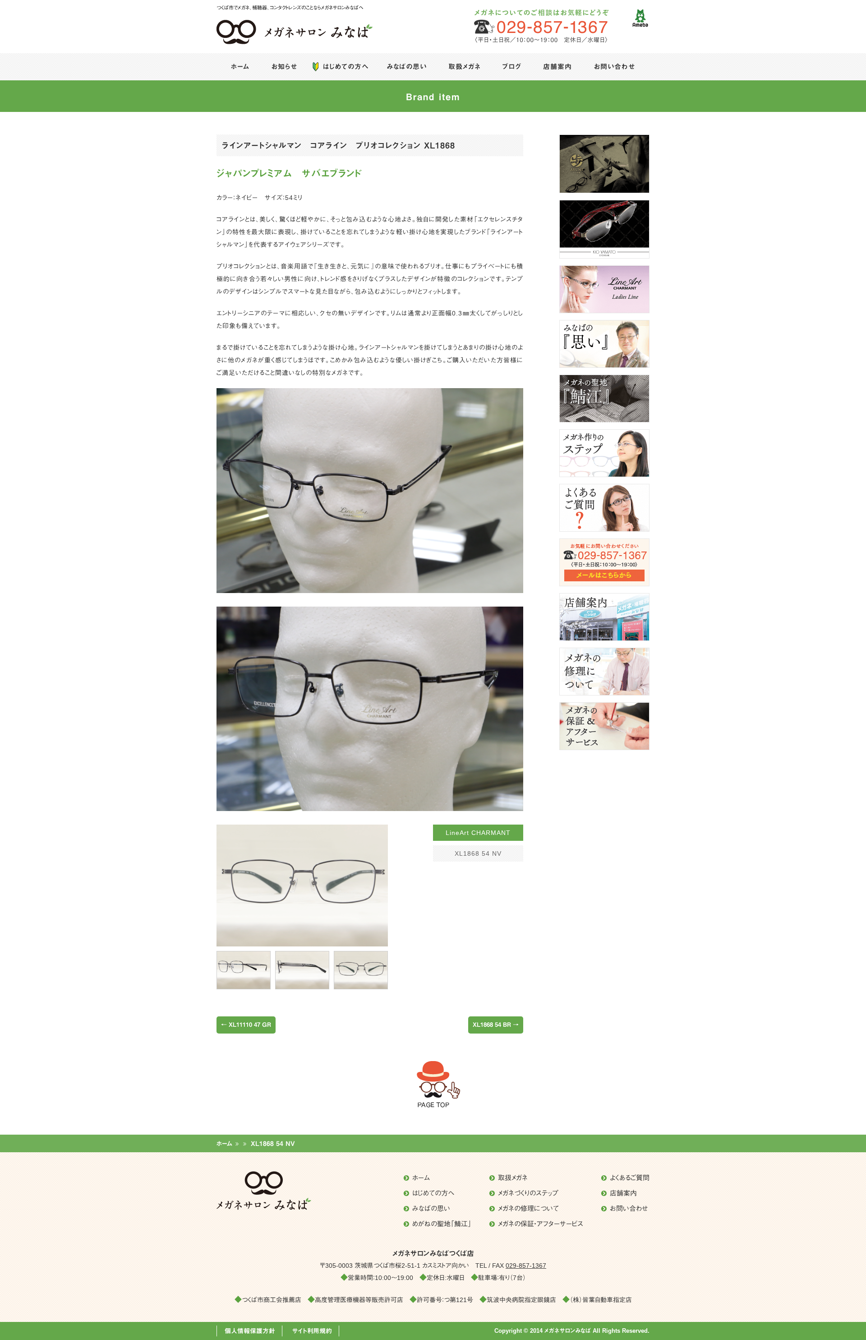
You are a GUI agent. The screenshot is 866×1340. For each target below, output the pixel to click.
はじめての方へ (345, 66)
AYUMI (604, 163)
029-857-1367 (526, 1265)
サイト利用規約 (312, 1331)
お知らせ (284, 66)
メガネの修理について (604, 672)
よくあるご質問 (604, 508)
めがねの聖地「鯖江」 (604, 398)
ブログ (511, 66)
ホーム (240, 66)
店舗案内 (557, 66)
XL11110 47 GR (246, 1025)
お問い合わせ (614, 66)
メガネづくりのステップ (604, 453)
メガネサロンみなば (253, 52)
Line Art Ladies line (604, 289)
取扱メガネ (464, 66)
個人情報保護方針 (250, 1331)
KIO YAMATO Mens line (604, 229)
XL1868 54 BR (496, 1025)
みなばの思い (407, 66)
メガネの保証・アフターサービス (604, 726)
